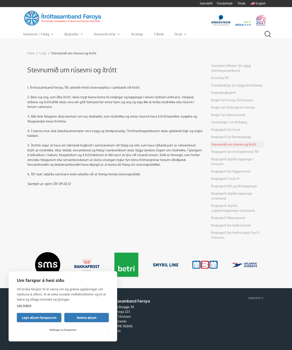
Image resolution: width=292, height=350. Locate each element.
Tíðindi (159, 34)
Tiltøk (241, 3)
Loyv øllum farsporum (39, 318)
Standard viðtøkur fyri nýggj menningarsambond (231, 68)
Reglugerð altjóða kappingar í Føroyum (232, 161)
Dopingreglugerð (223, 93)
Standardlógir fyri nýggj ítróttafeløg (236, 85)
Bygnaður (72, 34)
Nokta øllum (86, 318)
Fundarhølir (225, 3)
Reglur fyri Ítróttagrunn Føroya (233, 107)
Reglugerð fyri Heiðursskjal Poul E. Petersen (235, 235)
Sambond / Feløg (36, 34)
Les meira (24, 305)
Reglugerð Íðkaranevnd (228, 218)
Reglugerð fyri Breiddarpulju (231, 137)
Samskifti (206, 3)
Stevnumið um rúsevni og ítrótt (233, 144)
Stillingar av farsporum (62, 329)
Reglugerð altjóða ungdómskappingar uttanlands (233, 208)
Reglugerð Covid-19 (225, 179)
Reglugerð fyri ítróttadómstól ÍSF (235, 152)
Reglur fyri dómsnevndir (228, 115)
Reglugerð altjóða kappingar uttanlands (231, 195)
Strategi (137, 34)
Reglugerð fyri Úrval (225, 130)
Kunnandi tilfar (105, 34)
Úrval (178, 34)
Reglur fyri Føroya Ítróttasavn (232, 100)
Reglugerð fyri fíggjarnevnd (230, 171)
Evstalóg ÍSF (220, 78)
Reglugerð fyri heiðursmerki (231, 225)
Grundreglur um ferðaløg (229, 122)
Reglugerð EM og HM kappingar (234, 186)
